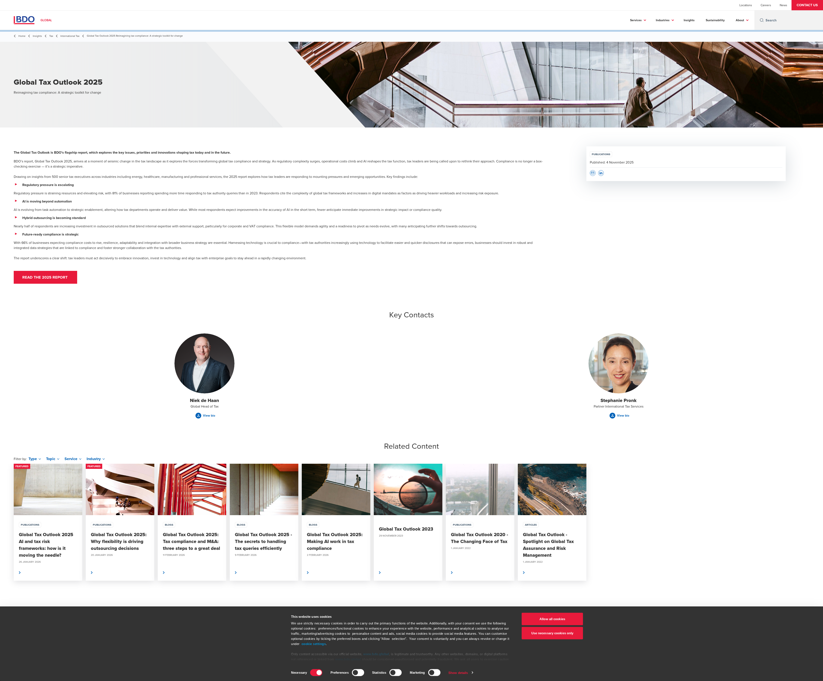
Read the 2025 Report (45, 277)
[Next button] (815, 535)
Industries (663, 20)
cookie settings (314, 644)
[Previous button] (7, 535)
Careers (766, 5)
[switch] (358, 672)
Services (636, 20)
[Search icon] (762, 20)
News (783, 5)
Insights (689, 20)
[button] (807, 5)
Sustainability (715, 20)
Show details (458, 672)
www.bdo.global (376, 654)
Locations (745, 5)
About (740, 20)
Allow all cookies (552, 619)
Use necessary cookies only (552, 633)
